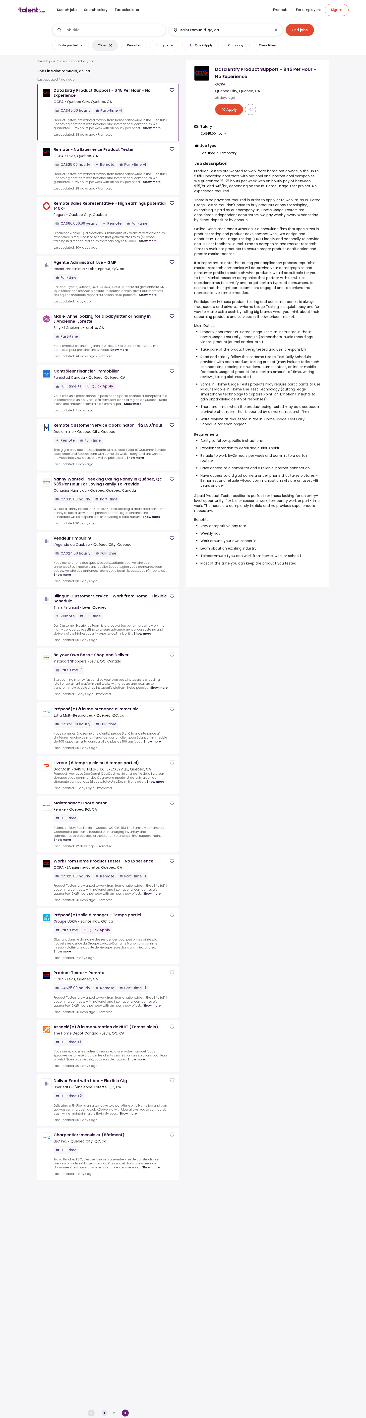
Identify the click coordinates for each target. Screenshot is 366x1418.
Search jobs (46, 61)
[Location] (221, 30)
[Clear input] (276, 30)
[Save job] (172, 90)
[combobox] (113, 30)
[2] (125, 1413)
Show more (152, 128)
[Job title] (109, 30)
